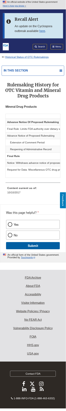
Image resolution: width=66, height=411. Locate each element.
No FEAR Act (33, 319)
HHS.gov (33, 345)
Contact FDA (33, 373)
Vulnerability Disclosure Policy (33, 328)
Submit (33, 245)
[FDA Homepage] (6, 46)
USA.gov (33, 353)
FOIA (33, 336)
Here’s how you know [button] (14, 6)
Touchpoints (27, 257)
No (16, 235)
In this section (16, 70)
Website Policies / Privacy (33, 311)
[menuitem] (32, 191)
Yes (16, 224)
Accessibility (33, 294)
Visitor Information (33, 302)
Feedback (62, 200)
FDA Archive (33, 277)
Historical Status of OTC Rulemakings (27, 57)
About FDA (33, 285)
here (42, 31)
